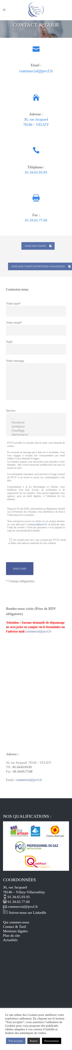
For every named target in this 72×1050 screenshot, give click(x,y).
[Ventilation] (36, 427)
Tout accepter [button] (15, 1040)
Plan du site (11, 935)
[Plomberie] (36, 423)
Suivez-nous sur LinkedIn (27, 913)
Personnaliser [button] (51, 1040)
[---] (36, 419)
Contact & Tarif (14, 927)
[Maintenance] (36, 435)
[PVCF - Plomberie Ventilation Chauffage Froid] (36, 870)
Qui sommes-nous (16, 922)
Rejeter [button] (34, 1040)
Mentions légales (15, 931)
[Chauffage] (36, 431)
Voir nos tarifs (35, 245)
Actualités (10, 940)
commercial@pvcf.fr (37, 524)
